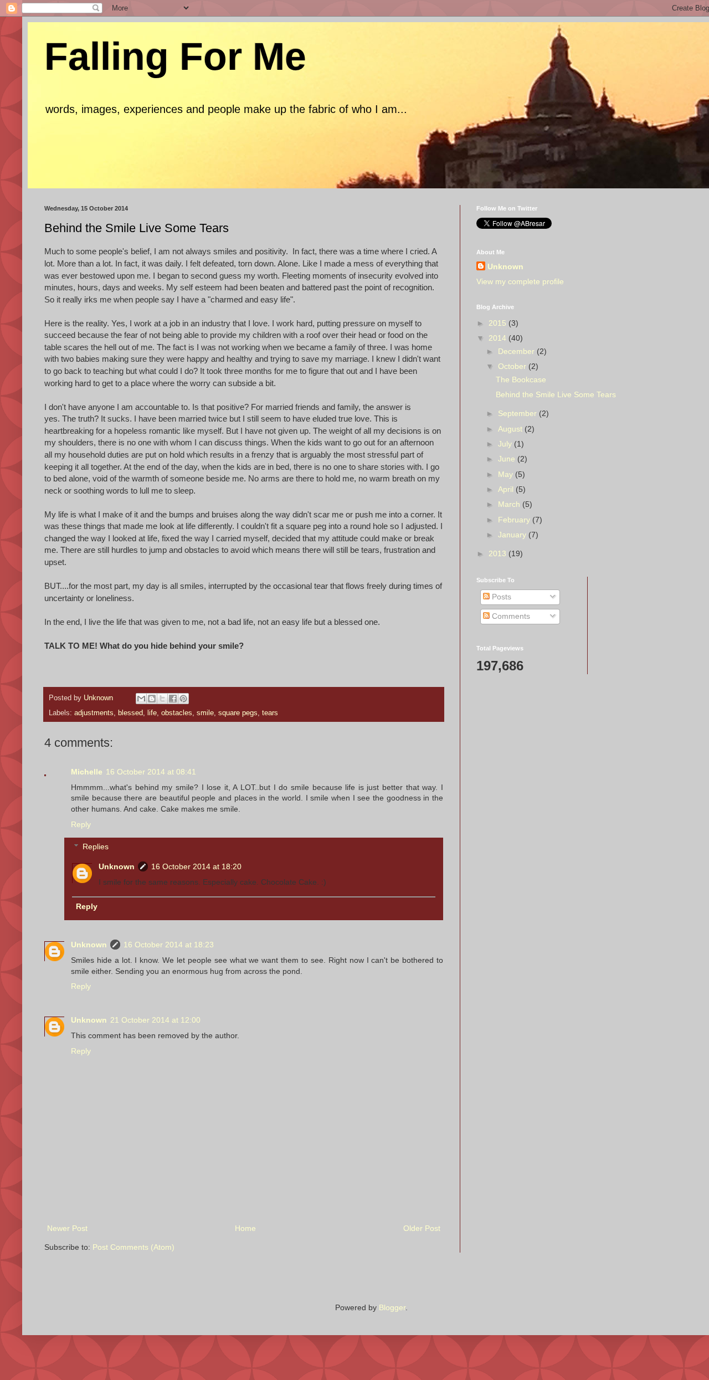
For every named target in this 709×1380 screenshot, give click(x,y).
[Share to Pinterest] (183, 698)
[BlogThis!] (151, 698)
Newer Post (67, 1228)
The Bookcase (521, 379)
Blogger (392, 1307)
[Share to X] (162, 698)
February (515, 519)
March (510, 504)
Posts (500, 596)
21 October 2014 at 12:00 (155, 1019)
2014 (498, 338)
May (506, 474)
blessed (130, 713)
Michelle (86, 771)
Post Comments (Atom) (133, 1247)
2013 (498, 553)
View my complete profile (520, 281)
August (511, 428)
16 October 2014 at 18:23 (169, 944)
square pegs (238, 713)
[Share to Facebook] (172, 698)
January (513, 534)
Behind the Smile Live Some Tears (556, 394)
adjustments (94, 713)
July (506, 443)
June (507, 458)
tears (270, 713)
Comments (510, 616)
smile (205, 713)
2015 (498, 323)
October (513, 366)
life (152, 713)
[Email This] (141, 698)
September (518, 413)
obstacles (176, 713)
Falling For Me (175, 56)
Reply (81, 824)
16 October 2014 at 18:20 (196, 866)
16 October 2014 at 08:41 (151, 771)
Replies (96, 847)
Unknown (117, 866)
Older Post (421, 1228)
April (507, 489)
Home (245, 1228)
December (517, 351)
